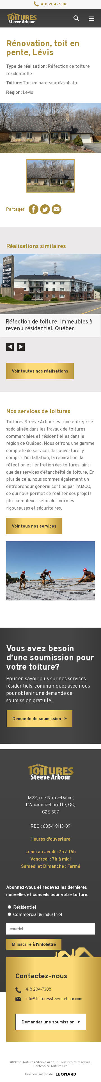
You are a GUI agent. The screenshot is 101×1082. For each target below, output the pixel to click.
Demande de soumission (36, 719)
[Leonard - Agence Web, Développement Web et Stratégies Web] (66, 1074)
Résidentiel (24, 907)
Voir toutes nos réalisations (40, 371)
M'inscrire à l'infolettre (34, 944)
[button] (10, 347)
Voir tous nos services (34, 526)
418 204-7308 (54, 4)
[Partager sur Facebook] (33, 209)
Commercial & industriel (37, 915)
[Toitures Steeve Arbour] (21, 18)
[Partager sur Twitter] (45, 209)
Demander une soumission (48, 1022)
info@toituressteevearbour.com (54, 999)
